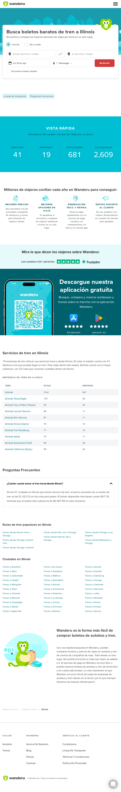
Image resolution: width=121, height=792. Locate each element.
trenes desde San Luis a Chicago (60, 532)
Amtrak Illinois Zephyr (17, 423)
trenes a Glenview (94, 589)
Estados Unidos (29, 709)
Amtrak (9, 392)
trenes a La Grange (53, 598)
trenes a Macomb (11, 598)
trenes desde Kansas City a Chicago (57, 538)
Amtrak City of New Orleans (20, 404)
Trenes (6, 750)
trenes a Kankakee (53, 571)
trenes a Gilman (10, 606)
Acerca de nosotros (37, 744)
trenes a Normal (52, 584)
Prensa (30, 756)
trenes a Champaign (13, 602)
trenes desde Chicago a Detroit (18, 547)
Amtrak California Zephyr (18, 449)
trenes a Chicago (93, 580)
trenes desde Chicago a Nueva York (18, 541)
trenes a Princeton (53, 606)
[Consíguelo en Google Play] (98, 318)
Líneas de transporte (15, 96)
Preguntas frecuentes (41, 96)
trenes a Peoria (92, 602)
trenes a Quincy (93, 611)
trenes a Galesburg (94, 575)
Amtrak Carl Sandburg (17, 430)
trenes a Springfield (53, 580)
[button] (115, 4)
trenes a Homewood (54, 589)
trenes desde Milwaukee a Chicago (98, 541)
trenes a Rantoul (52, 611)
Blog (28, 750)
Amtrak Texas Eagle (15, 398)
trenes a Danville (93, 571)
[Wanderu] (14, 4)
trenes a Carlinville (94, 584)
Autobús (7, 744)
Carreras (30, 763)
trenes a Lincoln (52, 602)
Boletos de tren (10, 709)
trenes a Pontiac (93, 606)
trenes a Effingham (12, 584)
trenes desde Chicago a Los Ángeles (99, 534)
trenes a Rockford (11, 567)
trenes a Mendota (94, 598)
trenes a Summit (93, 567)
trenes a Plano (10, 589)
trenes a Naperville (12, 611)
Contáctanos (69, 744)
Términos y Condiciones (76, 756)
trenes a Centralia (11, 593)
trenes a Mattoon (52, 575)
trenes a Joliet (92, 593)
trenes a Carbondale (13, 575)
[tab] (15, 46)
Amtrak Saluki (12, 436)
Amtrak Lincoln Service (17, 411)
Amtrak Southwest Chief (18, 442)
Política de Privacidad (74, 763)
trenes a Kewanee (53, 593)
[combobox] (31, 54)
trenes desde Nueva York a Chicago (16, 534)
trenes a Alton (10, 571)
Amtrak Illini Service (16, 417)
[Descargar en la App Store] (73, 318)
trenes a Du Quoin (53, 567)
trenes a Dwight (10, 580)
